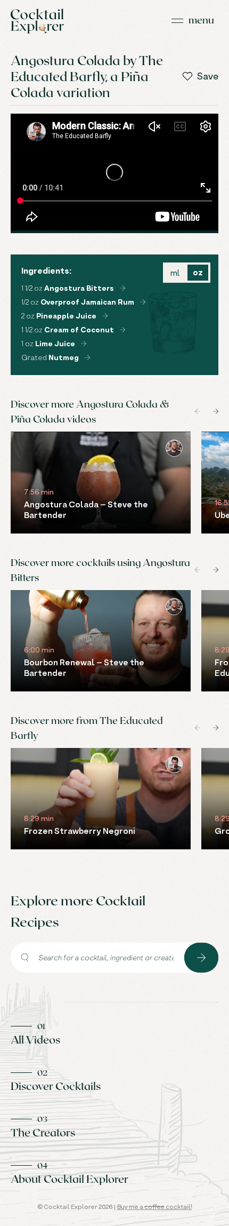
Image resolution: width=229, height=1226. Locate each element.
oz (198, 272)
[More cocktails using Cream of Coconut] (122, 330)
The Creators (43, 1132)
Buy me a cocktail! (154, 1207)
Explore (201, 958)
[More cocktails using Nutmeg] (87, 357)
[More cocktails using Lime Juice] (84, 344)
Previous (198, 411)
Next (216, 411)
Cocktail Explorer (37, 21)
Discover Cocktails (56, 1085)
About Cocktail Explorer (69, 1178)
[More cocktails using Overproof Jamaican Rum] (143, 302)
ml (174, 272)
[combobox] (97, 958)
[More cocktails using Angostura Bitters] (122, 288)
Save (207, 76)
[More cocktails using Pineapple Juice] (105, 316)
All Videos (35, 1039)
